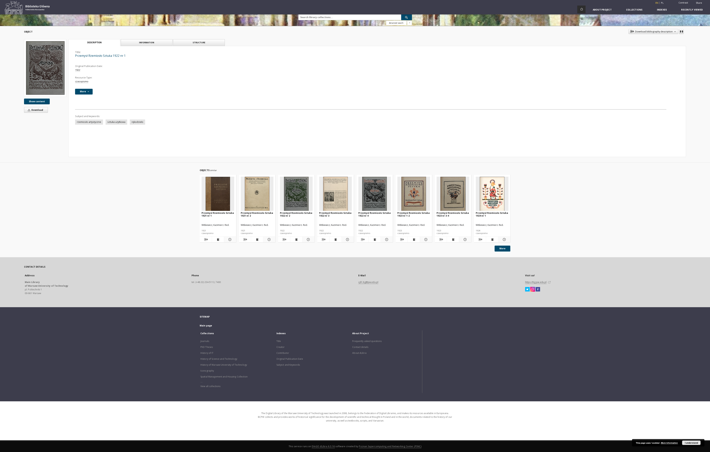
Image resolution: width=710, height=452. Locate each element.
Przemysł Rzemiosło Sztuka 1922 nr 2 (296, 214)
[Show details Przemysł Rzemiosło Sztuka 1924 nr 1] (504, 239)
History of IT (207, 353)
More (502, 248)
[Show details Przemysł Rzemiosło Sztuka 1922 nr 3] (347, 239)
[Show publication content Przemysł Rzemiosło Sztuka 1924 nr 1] (492, 239)
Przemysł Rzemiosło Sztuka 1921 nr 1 (218, 214)
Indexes (662, 9)
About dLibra (359, 353)
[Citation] (681, 31)
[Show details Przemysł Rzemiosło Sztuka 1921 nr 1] (230, 239)
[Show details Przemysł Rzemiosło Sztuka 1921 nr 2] (269, 239)
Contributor (282, 353)
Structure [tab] (199, 42)
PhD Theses (206, 347)
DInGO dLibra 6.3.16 (323, 446)
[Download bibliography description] (206, 239)
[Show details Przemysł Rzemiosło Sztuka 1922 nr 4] (386, 239)
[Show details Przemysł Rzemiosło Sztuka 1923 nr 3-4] (465, 239)
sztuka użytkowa (116, 122)
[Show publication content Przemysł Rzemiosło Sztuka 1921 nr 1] (218, 239)
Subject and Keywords (288, 364)
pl (662, 3)
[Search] (406, 17)
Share (699, 2)
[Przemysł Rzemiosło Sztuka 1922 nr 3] (335, 194)
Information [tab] (146, 42)
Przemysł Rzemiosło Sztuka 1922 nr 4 (374, 214)
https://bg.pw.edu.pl (536, 282)
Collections (634, 9)
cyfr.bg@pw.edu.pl (368, 282)
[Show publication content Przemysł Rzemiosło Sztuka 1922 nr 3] (335, 239)
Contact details (360, 347)
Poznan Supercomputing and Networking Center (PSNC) (390, 446)
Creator (280, 347)
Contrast (683, 2)
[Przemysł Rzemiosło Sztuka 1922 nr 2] (296, 194)
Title (278, 341)
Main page (206, 325)
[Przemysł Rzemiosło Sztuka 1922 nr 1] (45, 68)
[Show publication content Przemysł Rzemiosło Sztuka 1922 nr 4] (374, 239)
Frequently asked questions (367, 341)
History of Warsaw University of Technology (223, 364)
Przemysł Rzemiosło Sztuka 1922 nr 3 (335, 214)
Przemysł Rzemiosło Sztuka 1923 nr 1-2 (413, 214)
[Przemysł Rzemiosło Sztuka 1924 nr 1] (492, 194)
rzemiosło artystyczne (89, 122)
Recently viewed (692, 9)
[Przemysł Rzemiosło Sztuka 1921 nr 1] (218, 194)
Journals (204, 341)
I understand (691, 442)
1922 (77, 70)
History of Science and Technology (218, 358)
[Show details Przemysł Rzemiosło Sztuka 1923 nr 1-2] (425, 239)
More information (669, 442)
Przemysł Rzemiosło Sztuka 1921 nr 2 (257, 214)
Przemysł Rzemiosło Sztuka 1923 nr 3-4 (453, 214)
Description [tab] (94, 42)
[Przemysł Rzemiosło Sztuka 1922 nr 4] (375, 194)
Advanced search (396, 23)
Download (37, 110)
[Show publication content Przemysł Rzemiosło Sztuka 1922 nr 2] (296, 239)
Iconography (207, 370)
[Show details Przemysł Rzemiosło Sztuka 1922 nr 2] (308, 239)
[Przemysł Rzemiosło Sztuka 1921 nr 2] (257, 194)
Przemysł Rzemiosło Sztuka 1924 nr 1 (492, 214)
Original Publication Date (289, 358)
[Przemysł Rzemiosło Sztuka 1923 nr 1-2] (414, 194)
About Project (602, 9)
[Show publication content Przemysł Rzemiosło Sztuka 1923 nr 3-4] (453, 239)
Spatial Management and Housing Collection (224, 376)
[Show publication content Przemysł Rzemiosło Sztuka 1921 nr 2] (257, 239)
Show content (37, 101)
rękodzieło (137, 122)
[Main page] (581, 9)
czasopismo (81, 81)
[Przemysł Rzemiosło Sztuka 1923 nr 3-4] (453, 194)
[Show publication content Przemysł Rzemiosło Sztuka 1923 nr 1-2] (414, 239)
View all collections (210, 386)
